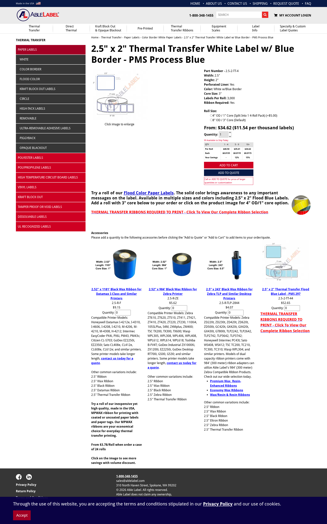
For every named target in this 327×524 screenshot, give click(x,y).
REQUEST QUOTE (286, 3)
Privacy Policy (26, 485)
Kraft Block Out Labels (37, 89)
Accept (22, 515)
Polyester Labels (30, 158)
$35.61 (237, 149)
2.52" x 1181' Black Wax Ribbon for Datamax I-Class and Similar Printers (116, 294)
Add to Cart (229, 165)
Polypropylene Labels (34, 167)
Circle (24, 99)
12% (237, 157)
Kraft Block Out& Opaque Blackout (108, 28)
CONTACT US (237, 3)
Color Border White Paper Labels (161, 37)
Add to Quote (228, 173)
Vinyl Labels (27, 187)
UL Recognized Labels (34, 226)
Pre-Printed (145, 28)
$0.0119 (237, 153)
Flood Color (30, 79)
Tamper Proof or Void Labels (40, 207)
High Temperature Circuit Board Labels (48, 177)
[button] (301, 483)
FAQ (308, 3)
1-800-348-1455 (201, 15)
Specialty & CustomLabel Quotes (293, 28)
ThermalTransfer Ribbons (182, 28)
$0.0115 (247, 153)
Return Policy (26, 491)
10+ (248, 144)
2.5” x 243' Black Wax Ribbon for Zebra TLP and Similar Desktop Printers (229, 294)
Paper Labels (27, 49)
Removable (28, 118)
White (24, 59)
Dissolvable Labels (32, 217)
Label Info (255, 28)
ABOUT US (214, 3)
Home (95, 37)
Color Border (30, 69)
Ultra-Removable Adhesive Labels (45, 128)
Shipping (260, 3)
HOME (195, 3)
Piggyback (27, 138)
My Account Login (295, 15)
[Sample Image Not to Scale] (119, 94)
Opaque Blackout (33, 148)
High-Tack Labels (32, 108)
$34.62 (248, 149)
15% (248, 157)
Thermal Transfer (34, 28)
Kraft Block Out (30, 197)
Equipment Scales (219, 28)
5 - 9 (237, 144)
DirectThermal (71, 28)
